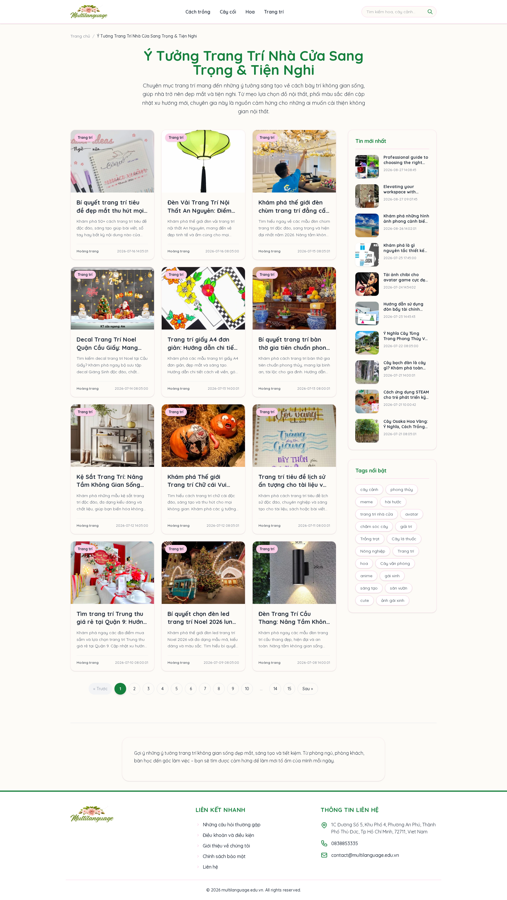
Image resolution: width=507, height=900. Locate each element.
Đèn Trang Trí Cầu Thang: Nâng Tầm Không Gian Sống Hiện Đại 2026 (294, 622)
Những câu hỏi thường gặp (232, 825)
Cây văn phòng (395, 563)
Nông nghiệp (372, 551)
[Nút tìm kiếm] (430, 12)
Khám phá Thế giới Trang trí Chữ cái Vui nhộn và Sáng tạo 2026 (201, 485)
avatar (411, 514)
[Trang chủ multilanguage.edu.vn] (88, 12)
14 (275, 688)
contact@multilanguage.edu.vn (365, 855)
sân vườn (398, 588)
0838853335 (344, 843)
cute (364, 600)
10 (247, 688)
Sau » (307, 688)
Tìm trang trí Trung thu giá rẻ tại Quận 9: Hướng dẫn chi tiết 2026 (112, 622)
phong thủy (402, 489)
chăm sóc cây (374, 526)
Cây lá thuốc (404, 538)
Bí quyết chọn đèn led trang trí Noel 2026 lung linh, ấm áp (202, 622)
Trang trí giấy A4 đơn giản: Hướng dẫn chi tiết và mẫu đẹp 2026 (202, 347)
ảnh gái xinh (392, 600)
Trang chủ (80, 36)
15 (289, 688)
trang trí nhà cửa (376, 514)
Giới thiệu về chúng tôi (226, 846)
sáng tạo (369, 588)
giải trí (406, 526)
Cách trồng (197, 12)
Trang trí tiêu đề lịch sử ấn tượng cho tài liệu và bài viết (292, 485)
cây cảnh (369, 489)
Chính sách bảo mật (224, 856)
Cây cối (228, 12)
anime (366, 575)
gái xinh (392, 575)
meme (366, 501)
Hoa (250, 12)
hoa (364, 563)
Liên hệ (210, 867)
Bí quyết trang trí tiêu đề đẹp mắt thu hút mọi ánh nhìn (110, 210)
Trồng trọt (369, 538)
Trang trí (274, 12)
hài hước (393, 501)
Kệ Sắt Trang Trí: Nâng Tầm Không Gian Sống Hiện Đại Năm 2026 (110, 485)
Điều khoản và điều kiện (228, 835)
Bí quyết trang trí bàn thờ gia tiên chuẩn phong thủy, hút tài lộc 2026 (294, 347)
